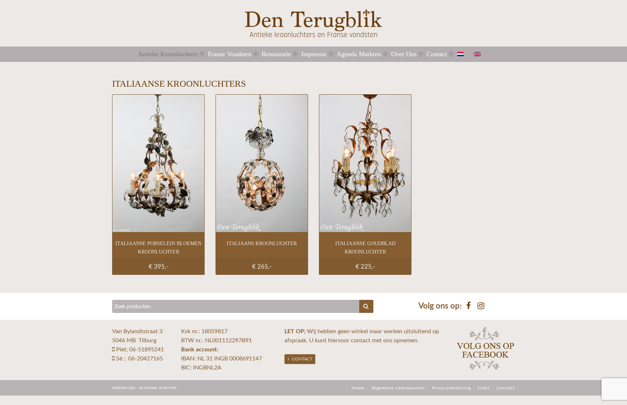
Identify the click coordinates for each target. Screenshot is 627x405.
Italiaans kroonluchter (262, 243)
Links (484, 388)
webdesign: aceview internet (144, 387)
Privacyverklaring (451, 388)
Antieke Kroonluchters (168, 54)
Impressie (314, 54)
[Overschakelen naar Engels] (481, 54)
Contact (437, 54)
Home (358, 388)
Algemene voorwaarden (398, 388)
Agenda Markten (359, 54)
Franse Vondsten (229, 54)
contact (360, 340)
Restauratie (276, 54)
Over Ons (404, 54)
